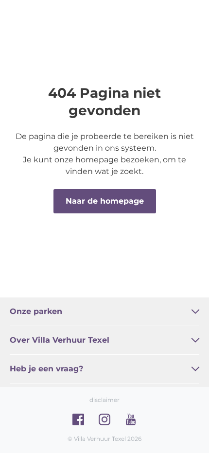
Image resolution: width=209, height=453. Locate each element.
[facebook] (78, 419)
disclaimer (104, 399)
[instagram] (104, 419)
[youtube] (131, 419)
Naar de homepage (105, 201)
